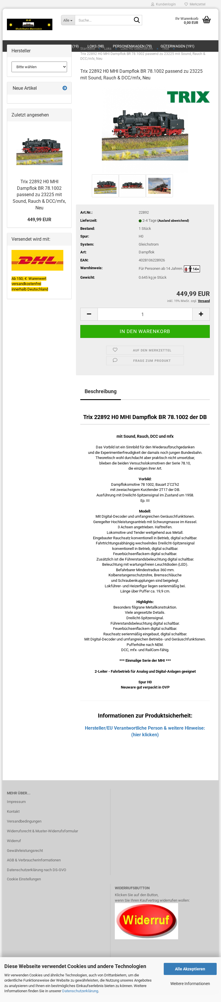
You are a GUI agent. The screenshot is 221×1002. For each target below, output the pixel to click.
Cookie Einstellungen (24, 879)
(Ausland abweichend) (173, 221)
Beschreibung (101, 391)
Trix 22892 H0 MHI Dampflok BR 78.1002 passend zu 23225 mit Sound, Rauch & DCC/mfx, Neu (39, 195)
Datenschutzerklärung (80, 991)
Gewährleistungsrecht (25, 850)
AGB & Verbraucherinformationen (34, 860)
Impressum (16, 802)
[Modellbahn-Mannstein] (29, 24)
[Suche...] (136, 20)
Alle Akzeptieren (190, 969)
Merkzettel (196, 4)
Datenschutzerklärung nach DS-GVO (36, 870)
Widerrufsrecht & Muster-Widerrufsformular (42, 831)
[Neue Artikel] (64, 88)
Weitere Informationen (190, 983)
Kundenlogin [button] (165, 4)
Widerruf (14, 841)
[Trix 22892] (145, 129)
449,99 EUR (39, 219)
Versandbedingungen (24, 821)
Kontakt (13, 811)
